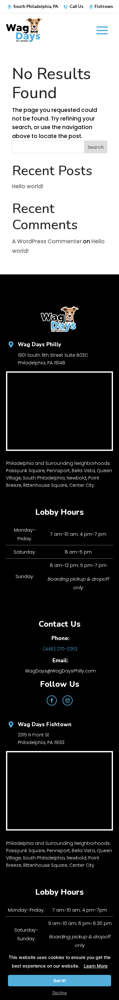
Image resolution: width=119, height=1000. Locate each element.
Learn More (96, 966)
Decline (59, 992)
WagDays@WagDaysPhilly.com (60, 671)
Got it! (59, 980)
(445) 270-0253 (60, 649)
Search (96, 147)
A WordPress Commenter (47, 241)
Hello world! (27, 186)
